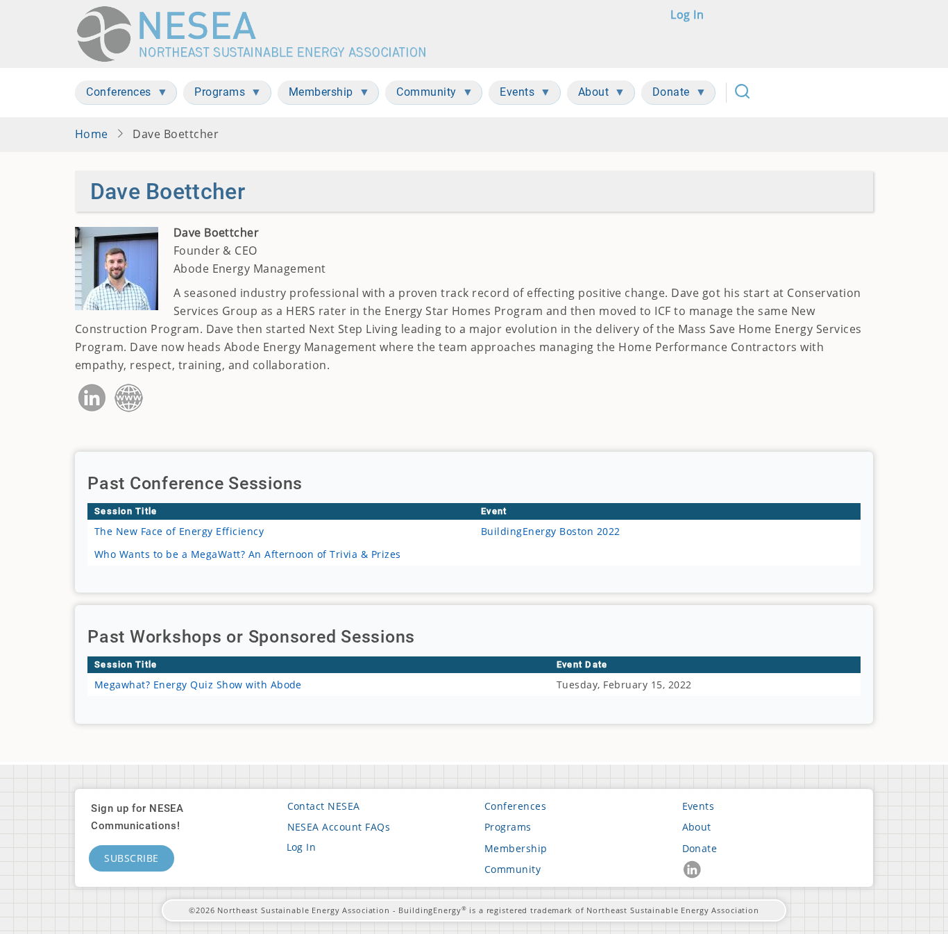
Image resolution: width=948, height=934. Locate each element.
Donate (700, 848)
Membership (516, 848)
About (696, 826)
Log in (687, 14)
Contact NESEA (323, 806)
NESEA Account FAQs (339, 826)
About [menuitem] (588, 94)
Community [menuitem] (421, 94)
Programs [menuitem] (214, 94)
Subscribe (131, 858)
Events (698, 806)
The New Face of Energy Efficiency (179, 531)
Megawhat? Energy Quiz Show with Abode (198, 684)
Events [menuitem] (511, 94)
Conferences (515, 806)
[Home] (258, 34)
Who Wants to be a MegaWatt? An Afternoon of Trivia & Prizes (247, 554)
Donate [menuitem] (665, 94)
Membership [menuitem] (315, 94)
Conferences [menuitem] (113, 94)
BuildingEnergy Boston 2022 (550, 531)
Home (91, 134)
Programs (508, 826)
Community (512, 869)
